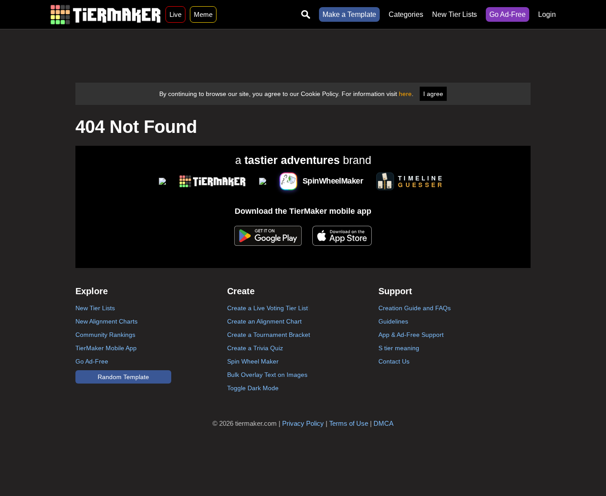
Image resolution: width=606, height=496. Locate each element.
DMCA (384, 423)
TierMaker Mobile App (106, 348)
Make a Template (349, 14)
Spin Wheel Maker (253, 361)
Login (547, 14)
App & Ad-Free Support (411, 334)
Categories (406, 14)
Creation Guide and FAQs (414, 308)
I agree (433, 93)
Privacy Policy (303, 423)
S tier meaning (398, 348)
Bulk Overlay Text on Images (267, 374)
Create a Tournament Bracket (268, 334)
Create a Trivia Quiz (255, 348)
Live (175, 14)
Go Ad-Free (507, 14)
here (405, 93)
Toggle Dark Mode (253, 388)
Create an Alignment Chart (264, 321)
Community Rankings (105, 334)
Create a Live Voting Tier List (267, 308)
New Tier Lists (454, 14)
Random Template (123, 376)
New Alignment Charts (106, 321)
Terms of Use (348, 423)
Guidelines (393, 321)
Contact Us (393, 361)
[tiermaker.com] (105, 14)
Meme (203, 14)
